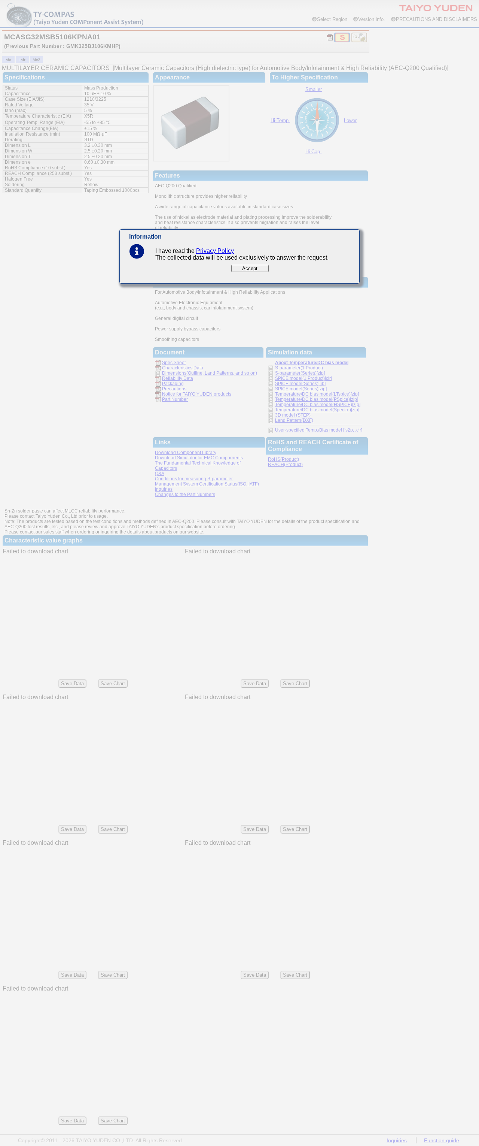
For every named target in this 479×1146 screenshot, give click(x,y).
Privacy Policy (215, 251)
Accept (249, 268)
